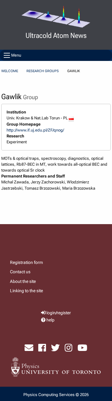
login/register (58, 313)
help (50, 320)
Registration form (26, 262)
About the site (23, 281)
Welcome (9, 71)
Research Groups (42, 71)
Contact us (20, 271)
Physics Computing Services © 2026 (56, 394)
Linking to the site (26, 290)
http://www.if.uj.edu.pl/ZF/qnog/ (35, 130)
